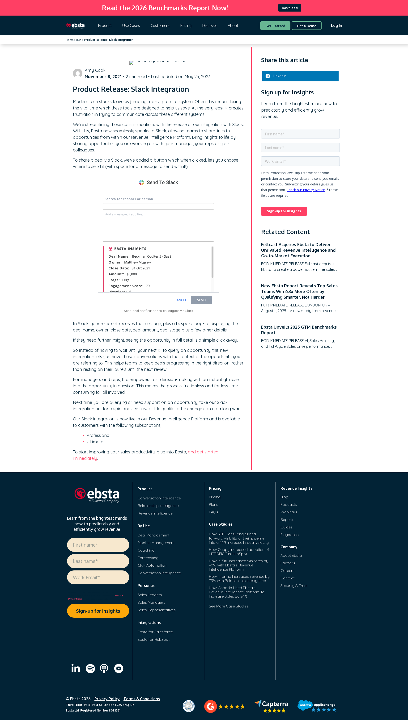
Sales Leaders (150, 594)
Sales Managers (151, 602)
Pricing (185, 25)
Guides (286, 527)
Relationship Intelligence (158, 505)
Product (105, 25)
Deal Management (153, 535)
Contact (287, 578)
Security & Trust (293, 585)
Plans (213, 504)
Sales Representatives (157, 609)
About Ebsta (291, 555)
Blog (78, 40)
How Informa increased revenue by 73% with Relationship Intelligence (239, 578)
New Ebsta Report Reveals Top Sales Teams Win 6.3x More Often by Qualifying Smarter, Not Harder (299, 291)
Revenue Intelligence (155, 513)
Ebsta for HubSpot (154, 639)
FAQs (213, 512)
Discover (209, 25)
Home (69, 40)
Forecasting (148, 557)
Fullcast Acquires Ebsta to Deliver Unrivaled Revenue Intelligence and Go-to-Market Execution (298, 250)
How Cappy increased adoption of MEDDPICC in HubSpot (239, 551)
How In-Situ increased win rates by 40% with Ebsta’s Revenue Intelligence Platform (238, 564)
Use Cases (131, 25)
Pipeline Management (156, 542)
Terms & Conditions (141, 698)
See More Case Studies (228, 606)
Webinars (288, 512)
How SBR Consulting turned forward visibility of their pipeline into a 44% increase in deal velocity (239, 538)
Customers (160, 25)
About (233, 25)
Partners (287, 563)
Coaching (146, 550)
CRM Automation (152, 565)
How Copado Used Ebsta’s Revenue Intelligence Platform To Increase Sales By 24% (236, 591)
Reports (287, 519)
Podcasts (288, 504)
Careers (287, 570)
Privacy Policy (107, 698)
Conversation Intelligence (159, 498)
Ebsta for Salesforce (155, 631)
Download (290, 8)
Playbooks (289, 534)
